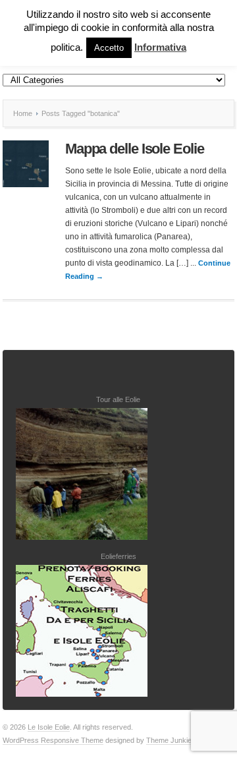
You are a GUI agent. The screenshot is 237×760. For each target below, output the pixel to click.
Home (22, 113)
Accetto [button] (109, 48)
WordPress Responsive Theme (53, 740)
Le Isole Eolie (49, 727)
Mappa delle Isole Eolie (134, 148)
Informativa (160, 47)
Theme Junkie (169, 740)
